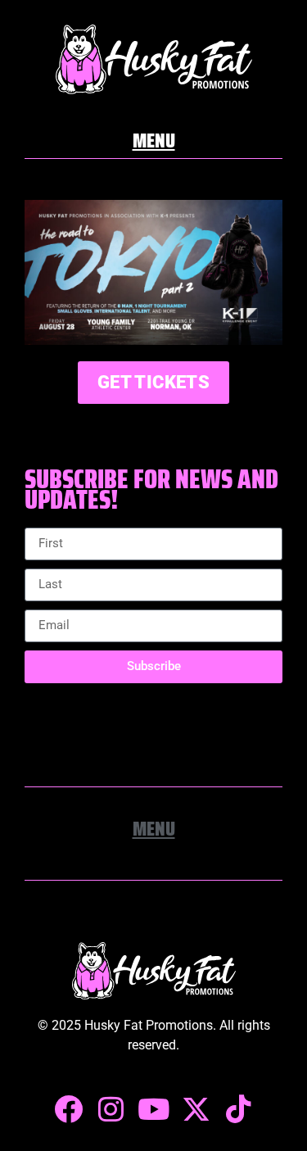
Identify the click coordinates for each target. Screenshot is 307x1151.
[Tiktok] (239, 1109)
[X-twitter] (196, 1109)
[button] (154, 138)
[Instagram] (111, 1109)
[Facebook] (69, 1109)
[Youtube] (154, 1109)
